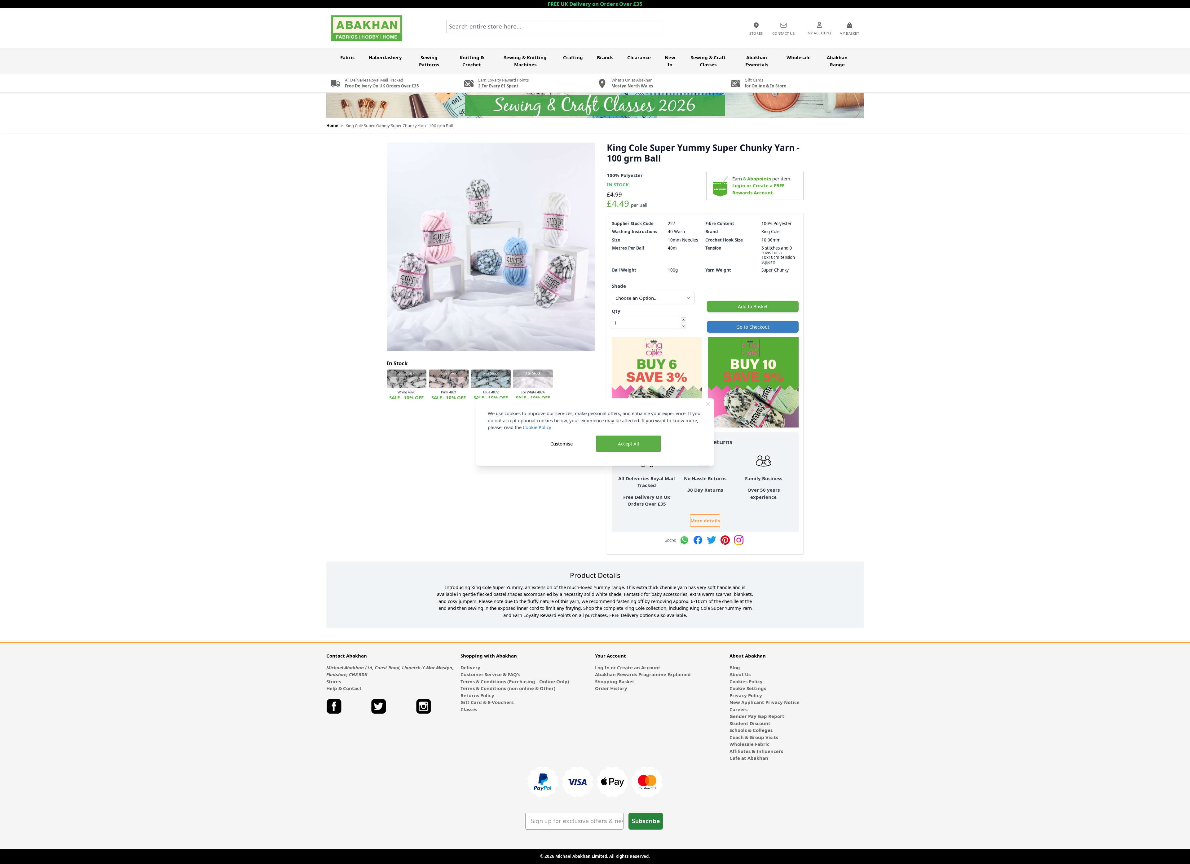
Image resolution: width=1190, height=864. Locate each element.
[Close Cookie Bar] (708, 404)
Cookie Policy (537, 427)
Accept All (628, 444)
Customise (561, 444)
